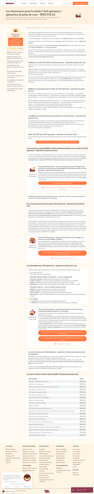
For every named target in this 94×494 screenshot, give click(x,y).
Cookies (75, 466)
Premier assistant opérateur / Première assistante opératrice (44, 387)
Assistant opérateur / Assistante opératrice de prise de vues (44, 429)
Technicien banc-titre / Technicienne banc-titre (41, 432)
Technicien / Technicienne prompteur (38, 413)
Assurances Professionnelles (13, 458)
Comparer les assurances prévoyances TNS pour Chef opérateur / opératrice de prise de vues (63, 253)
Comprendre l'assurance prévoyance (63, 258)
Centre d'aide (76, 451)
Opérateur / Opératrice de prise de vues (39, 381)
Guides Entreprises (44, 453)
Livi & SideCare (60, 460)
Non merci (6, 486)
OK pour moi (27, 486)
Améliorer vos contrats (28, 451)
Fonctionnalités (33, 3)
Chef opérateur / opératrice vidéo (37, 389)
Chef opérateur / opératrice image (37, 395)
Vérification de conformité (29, 460)
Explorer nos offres (27, 449)
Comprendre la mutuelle (63, 344)
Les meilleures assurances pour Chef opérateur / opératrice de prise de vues (15, 41)
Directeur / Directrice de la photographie (39, 397)
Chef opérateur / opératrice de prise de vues (40, 408)
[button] (8, 491)
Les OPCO (42, 471)
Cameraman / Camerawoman (36, 384)
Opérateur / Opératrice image (36, 400)
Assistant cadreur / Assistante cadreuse (38, 416)
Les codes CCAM (43, 469)
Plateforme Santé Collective (30, 468)
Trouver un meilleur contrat (80, 3)
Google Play (76, 474)
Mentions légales (77, 462)
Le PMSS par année (44, 464)
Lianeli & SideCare (60, 462)
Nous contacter (77, 453)
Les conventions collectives (46, 456)
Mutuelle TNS (9, 453)
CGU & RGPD (76, 464)
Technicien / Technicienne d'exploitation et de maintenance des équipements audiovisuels (51, 411)
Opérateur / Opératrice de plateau (37, 403)
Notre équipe (76, 456)
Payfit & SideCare (60, 453)
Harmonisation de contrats (29, 458)
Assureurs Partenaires (61, 451)
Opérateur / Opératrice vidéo (36, 424)
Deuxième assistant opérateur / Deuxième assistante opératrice (44, 427)
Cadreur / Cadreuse (33, 405)
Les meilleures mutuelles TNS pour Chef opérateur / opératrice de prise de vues (63, 338)
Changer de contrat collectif (30, 453)
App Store (75, 472)
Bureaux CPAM (43, 466)
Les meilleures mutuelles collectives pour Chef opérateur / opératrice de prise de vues (63, 332)
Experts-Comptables (61, 449)
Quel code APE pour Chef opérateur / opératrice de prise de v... (15, 67)
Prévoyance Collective (11, 451)
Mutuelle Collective (10, 449)
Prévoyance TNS (10, 456)
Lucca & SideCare (60, 456)
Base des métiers (43, 460)
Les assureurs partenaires (45, 462)
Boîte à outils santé (44, 477)
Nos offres (24, 3)
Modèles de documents (45, 451)
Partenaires (42, 3)
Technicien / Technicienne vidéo (37, 435)
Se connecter (67, 3)
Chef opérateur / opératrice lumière (38, 392)
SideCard (8, 460)
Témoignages (76, 458)
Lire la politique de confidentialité (9, 481)
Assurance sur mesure (28, 456)
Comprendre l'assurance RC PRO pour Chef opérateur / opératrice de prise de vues (63, 188)
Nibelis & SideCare (60, 458)
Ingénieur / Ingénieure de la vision (37, 419)
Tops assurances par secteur (46, 473)
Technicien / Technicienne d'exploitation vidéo (40, 421)
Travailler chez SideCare (79, 460)
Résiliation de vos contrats (29, 462)
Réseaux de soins (43, 475)
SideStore (8, 462)
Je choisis (17, 486)
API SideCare (59, 468)
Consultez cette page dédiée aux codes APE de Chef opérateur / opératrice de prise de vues (57, 142)
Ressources (51, 3)
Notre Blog (42, 449)
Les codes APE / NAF (44, 458)
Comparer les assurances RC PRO (63, 183)
